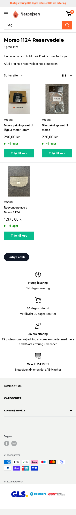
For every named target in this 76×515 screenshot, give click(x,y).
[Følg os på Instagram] (14, 443)
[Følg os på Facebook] (6, 443)
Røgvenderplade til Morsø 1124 (16, 210)
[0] (68, 13)
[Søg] (67, 25)
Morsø (8, 120)
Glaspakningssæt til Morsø (55, 128)
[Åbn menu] (6, 13)
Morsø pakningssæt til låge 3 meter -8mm (18, 128)
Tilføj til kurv (19, 153)
